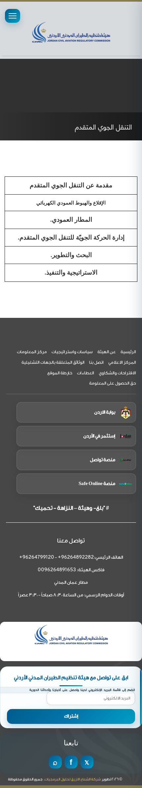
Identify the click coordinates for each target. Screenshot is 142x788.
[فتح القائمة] (12, 16)
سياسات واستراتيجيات (72, 351)
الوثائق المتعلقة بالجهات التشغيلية (53, 362)
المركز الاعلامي (122, 362)
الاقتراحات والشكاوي (117, 372)
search (55, 762)
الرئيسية (128, 351)
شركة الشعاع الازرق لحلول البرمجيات (73, 779)
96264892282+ (76, 557)
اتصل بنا (96, 362)
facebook (71, 762)
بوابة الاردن (104, 412)
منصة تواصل (102, 460)
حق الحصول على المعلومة (112, 383)
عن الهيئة (106, 351)
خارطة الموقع (59, 372)
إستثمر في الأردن (99, 436)
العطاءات (85, 372)
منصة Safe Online (97, 483)
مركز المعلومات (32, 351)
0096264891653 (57, 570)
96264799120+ (36, 557)
